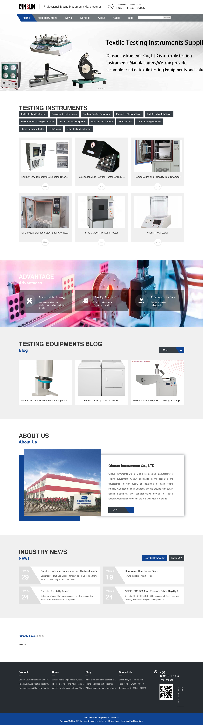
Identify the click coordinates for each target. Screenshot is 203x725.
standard (22, 644)
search (167, 18)
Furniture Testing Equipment (96, 114)
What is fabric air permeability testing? (68, 679)
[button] (98, 88)
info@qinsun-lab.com (134, 679)
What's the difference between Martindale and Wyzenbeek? (78, 688)
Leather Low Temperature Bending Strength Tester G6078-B (45, 679)
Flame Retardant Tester (32, 128)
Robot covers (125, 121)
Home (26, 18)
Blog (130, 18)
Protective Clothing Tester (128, 114)
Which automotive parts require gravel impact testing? (109, 688)
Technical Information (154, 557)
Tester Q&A (176, 557)
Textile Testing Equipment (33, 114)
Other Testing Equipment (79, 128)
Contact (85, 18)
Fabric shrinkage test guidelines (99, 683)
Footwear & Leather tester (64, 114)
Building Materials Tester (159, 114)
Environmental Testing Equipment (37, 121)
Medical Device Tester (102, 121)
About (101, 18)
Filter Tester (55, 128)
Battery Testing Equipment (72, 121)
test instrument (47, 18)
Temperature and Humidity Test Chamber (37, 688)
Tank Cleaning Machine (149, 121)
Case (116, 18)
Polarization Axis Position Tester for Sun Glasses (40, 683)
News (68, 18)
